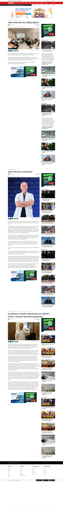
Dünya (9, 476)
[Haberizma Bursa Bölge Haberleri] (11, 3)
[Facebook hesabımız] (20, 462)
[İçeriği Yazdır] (17, 50)
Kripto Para (33, 471)
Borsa (21, 472)
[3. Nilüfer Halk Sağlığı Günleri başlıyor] (48, 230)
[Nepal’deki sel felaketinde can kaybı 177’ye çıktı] (48, 375)
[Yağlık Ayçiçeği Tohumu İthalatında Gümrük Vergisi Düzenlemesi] (48, 351)
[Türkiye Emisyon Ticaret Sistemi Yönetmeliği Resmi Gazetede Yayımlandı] (48, 388)
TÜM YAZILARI (37, 174)
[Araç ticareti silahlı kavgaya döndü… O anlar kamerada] (48, 70)
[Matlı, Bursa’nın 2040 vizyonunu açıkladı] (48, 94)
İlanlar (9, 471)
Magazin (9, 475)
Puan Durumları (34, 468)
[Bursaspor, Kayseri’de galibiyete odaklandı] (48, 82)
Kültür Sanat (45, 472)
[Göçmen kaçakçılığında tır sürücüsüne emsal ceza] (48, 339)
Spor (8, 472)
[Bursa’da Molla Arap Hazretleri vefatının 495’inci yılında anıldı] (48, 206)
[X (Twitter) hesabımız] (21, 462)
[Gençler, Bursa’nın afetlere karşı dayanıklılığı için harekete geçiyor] (48, 363)
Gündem (9, 468)
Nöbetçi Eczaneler (34, 472)
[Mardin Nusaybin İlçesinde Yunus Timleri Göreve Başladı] (48, 194)
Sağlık (38, 176)
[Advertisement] (3, 20)
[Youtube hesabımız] (24, 462)
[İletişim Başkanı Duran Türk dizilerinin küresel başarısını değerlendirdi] (48, 241)
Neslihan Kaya (12, 174)
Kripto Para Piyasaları (23, 475)
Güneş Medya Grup (17, 480)
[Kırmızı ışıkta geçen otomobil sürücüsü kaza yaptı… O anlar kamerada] (48, 45)
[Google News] (37, 50)
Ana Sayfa (21, 468)
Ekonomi (45, 471)
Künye (21, 471)
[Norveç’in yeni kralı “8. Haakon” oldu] (48, 218)
